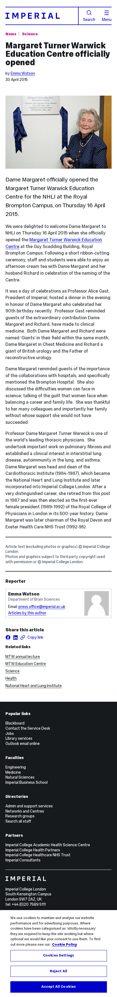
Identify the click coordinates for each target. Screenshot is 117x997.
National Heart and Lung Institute (33, 685)
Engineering (15, 767)
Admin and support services (29, 806)
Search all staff (18, 821)
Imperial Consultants (23, 860)
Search (89, 19)
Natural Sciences (20, 777)
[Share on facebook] (8, 637)
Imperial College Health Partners (32, 850)
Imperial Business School (26, 782)
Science (30, 34)
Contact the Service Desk (27, 728)
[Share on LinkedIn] (15, 637)
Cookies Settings (58, 955)
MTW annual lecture (22, 656)
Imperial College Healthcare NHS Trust (37, 854)
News (10, 34)
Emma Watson (23, 73)
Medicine (13, 772)
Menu (107, 19)
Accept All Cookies (58, 987)
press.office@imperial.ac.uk (42, 606)
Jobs (9, 733)
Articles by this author (27, 612)
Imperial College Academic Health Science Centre (47, 844)
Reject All (58, 971)
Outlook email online (22, 743)
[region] (58, 953)
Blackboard (14, 723)
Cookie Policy (64, 944)
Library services (18, 738)
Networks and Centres (24, 811)
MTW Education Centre (25, 663)
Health (11, 678)
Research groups (20, 816)
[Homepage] (41, 16)
